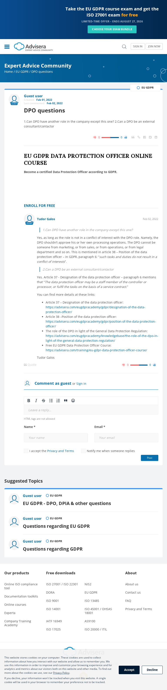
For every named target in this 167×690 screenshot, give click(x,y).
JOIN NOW (154, 46)
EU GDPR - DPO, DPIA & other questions (67, 503)
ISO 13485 (92, 601)
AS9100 (90, 621)
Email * (99, 427)
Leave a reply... (39, 410)
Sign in (81, 383)
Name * (29, 427)
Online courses (15, 605)
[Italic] (36, 400)
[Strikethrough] (43, 400)
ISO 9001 (52, 601)
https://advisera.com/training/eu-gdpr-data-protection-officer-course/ (96, 350)
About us (131, 584)
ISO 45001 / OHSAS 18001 (98, 611)
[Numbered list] (58, 400)
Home (8, 71)
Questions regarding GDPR (53, 549)
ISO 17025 (53, 629)
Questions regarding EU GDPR (56, 526)
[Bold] (28, 400)
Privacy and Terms (60, 451)
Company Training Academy (17, 623)
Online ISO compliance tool (21, 586)
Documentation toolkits (21, 596)
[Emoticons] (73, 400)
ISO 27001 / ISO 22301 (62, 584)
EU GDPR (22, 71)
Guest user (32, 495)
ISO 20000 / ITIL (96, 629)
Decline (152, 670)
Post (149, 458)
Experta (9, 613)
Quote (32, 365)
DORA (50, 592)
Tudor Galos (46, 219)
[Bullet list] (51, 400)
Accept (129, 670)
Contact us (133, 592)
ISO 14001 (53, 609)
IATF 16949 (54, 621)
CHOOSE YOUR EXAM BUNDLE (112, 29)
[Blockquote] (65, 400)
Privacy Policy (61, 673)
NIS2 (88, 584)
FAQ (128, 601)
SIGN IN (137, 46)
